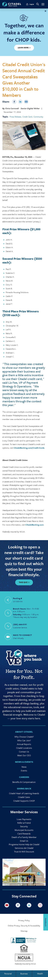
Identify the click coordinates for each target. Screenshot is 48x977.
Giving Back (24, 788)
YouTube (7, 905)
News (24, 766)
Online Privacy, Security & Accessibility (24, 925)
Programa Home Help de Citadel (24, 844)
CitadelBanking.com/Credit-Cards (29, 447)
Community (38, 116)
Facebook (14, 101)
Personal (8, 973)
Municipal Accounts (24, 830)
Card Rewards (24, 833)
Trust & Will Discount (24, 851)
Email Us (24, 840)
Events (24, 770)
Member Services (24, 811)
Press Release (15, 116)
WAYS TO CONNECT (22, 635)
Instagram (40, 905)
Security (24, 826)
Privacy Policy (24, 920)
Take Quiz (23, 582)
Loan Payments (24, 819)
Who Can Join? (24, 740)
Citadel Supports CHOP (24, 800)
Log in (32, 4)
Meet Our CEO (24, 755)
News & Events (24, 762)
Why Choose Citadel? (24, 736)
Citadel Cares (24, 797)
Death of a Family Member (24, 837)
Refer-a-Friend (24, 822)
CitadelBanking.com (34, 524)
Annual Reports (24, 744)
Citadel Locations (24, 748)
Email (26, 101)
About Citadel (24, 731)
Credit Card (27, 116)
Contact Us (24, 751)
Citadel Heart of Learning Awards (24, 793)
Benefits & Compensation (24, 782)
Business (24, 973)
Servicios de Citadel (24, 848)
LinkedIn (20, 101)
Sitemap (24, 931)
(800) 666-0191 (20, 624)
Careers (24, 777)
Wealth (40, 973)
